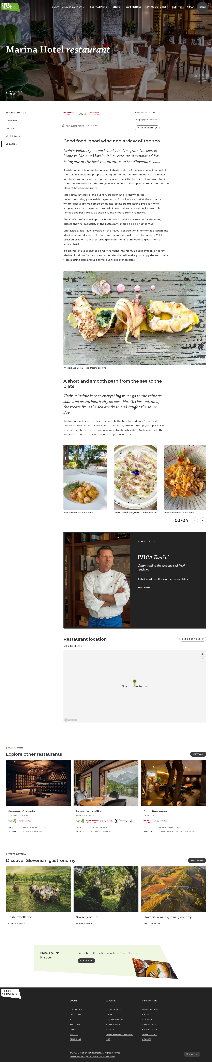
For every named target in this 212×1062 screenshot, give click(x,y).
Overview (12, 121)
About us (147, 1015)
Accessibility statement (101, 1056)
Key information (16, 113)
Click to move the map (135, 686)
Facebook (75, 1015)
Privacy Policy (150, 1029)
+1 (131, 821)
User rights (149, 1024)
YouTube (75, 1024)
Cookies (146, 1039)
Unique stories (157, 7)
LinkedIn (75, 1029)
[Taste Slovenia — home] (10, 7)
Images (10, 128)
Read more (197, 860)
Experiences (133, 7)
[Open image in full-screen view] (134, 318)
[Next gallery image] (202, 520)
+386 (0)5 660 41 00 (145, 112)
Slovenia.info (150, 1010)
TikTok (74, 1034)
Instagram (76, 1010)
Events (176, 7)
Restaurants (98, 7)
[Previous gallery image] (194, 520)
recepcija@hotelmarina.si (146, 119)
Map (191, 7)
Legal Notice (149, 1034)
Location (11, 144)
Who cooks (13, 136)
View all (198, 754)
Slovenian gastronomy (119, 1034)
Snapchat (75, 1039)
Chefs (116, 7)
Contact (147, 1019)
